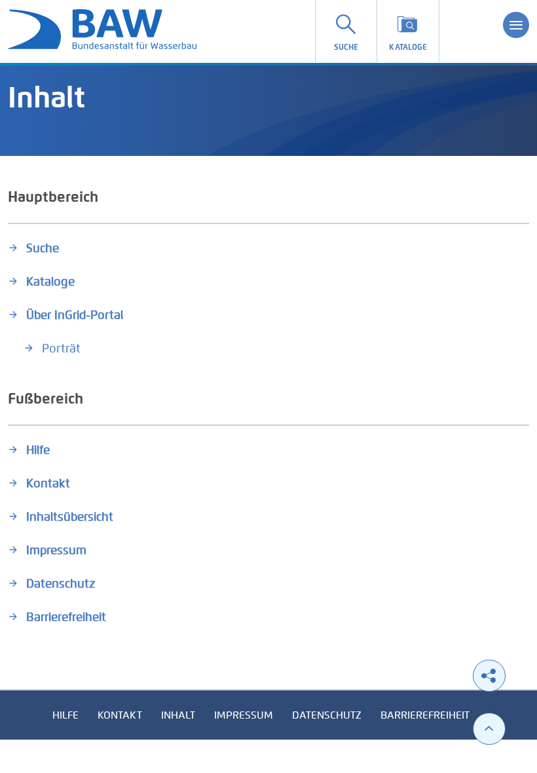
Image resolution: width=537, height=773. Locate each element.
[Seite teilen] (489, 676)
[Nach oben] (489, 729)
